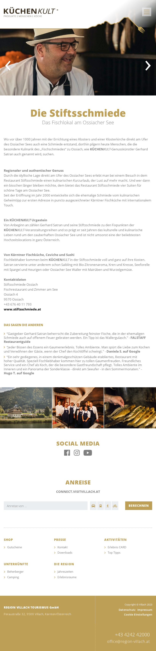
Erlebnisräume (66, 577)
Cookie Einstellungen (138, 614)
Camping (13, 577)
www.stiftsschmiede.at (22, 309)
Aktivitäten (115, 540)
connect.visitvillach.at (78, 492)
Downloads (64, 552)
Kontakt (62, 547)
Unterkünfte (16, 564)
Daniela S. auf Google (123, 351)
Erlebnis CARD (117, 547)
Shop (8, 540)
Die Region (64, 564)
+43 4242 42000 (132, 634)
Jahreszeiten (65, 571)
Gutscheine (14, 547)
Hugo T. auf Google (19, 373)
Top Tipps (114, 552)
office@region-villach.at (128, 641)
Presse (60, 540)
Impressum (144, 610)
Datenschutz (127, 610)
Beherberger (15, 571)
